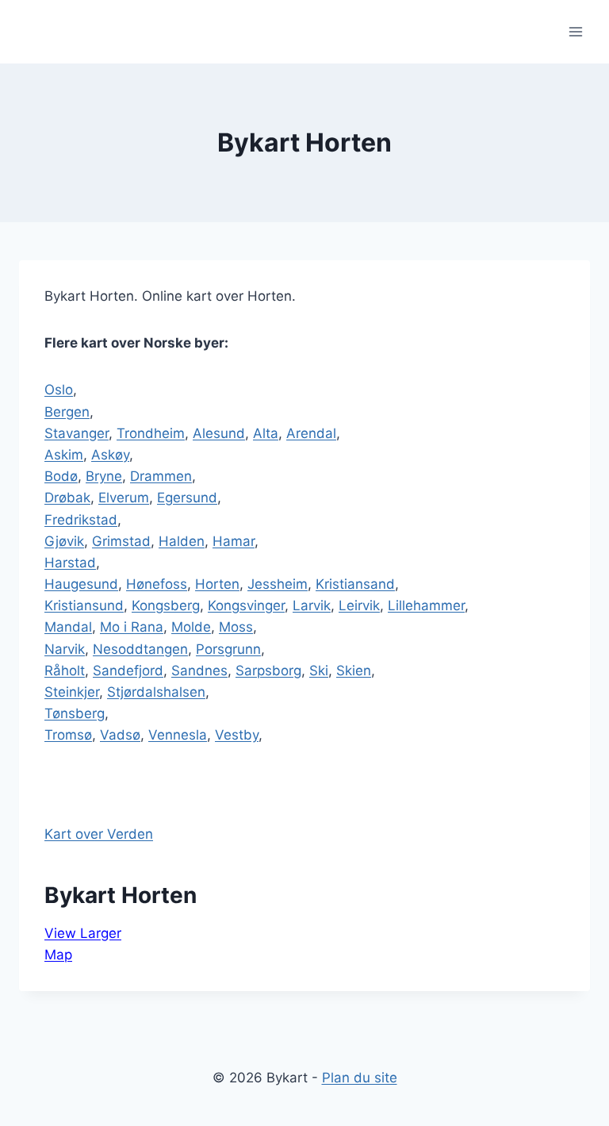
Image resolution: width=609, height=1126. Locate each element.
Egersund (187, 497)
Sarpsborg (268, 670)
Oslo (58, 390)
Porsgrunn (228, 649)
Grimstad (121, 541)
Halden (182, 541)
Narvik (64, 649)
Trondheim (151, 433)
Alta (265, 433)
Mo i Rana (131, 627)
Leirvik (359, 605)
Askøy (110, 455)
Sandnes (199, 670)
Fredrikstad (80, 520)
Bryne (104, 476)
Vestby (237, 735)
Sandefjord (128, 670)
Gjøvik (64, 541)
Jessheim (277, 584)
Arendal (311, 433)
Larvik (312, 605)
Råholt (64, 670)
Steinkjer (71, 692)
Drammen (161, 476)
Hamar (234, 541)
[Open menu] (575, 31)
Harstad (70, 563)
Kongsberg (166, 605)
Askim (63, 455)
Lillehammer (426, 605)
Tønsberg (74, 713)
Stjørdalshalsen (156, 692)
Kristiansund (84, 605)
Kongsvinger (246, 605)
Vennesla (177, 735)
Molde (191, 627)
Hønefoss (156, 584)
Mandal (68, 627)
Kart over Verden (98, 834)
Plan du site (359, 1078)
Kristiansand (355, 584)
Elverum (123, 497)
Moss (236, 627)
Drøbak (67, 497)
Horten (217, 584)
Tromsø (68, 735)
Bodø (61, 476)
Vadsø (120, 735)
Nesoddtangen (140, 649)
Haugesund (81, 584)
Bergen (67, 412)
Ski (318, 670)
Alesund (219, 433)
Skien (353, 670)
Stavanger (76, 433)
